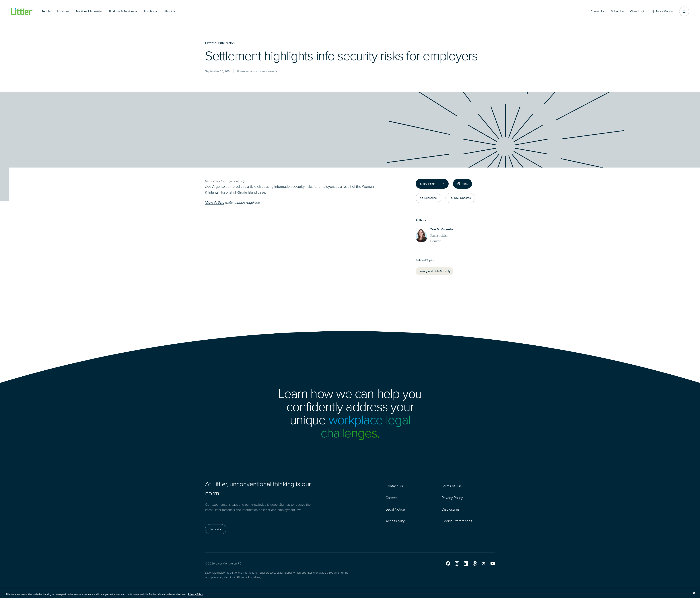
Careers (392, 497)
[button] (448, 563)
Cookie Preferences (457, 521)
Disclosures (451, 509)
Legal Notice (395, 509)
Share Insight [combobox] (428, 184)
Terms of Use (452, 486)
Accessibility (395, 521)
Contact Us (394, 486)
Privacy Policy (452, 497)
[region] (350, 593)
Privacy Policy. (195, 594)
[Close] (694, 593)
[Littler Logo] (22, 11)
